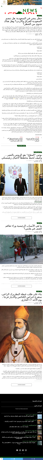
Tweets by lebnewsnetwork (21, 408)
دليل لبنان (20, 453)
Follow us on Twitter (38, 201)
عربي (24, 453)
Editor (36, 34)
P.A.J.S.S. (35, 161)
